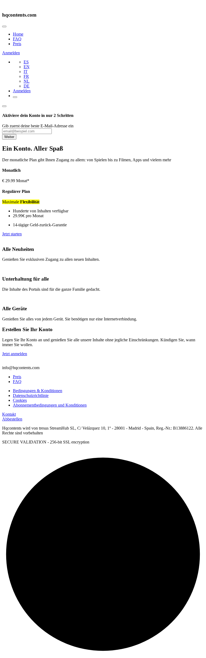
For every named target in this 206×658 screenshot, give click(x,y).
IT (26, 71)
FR (26, 76)
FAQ (17, 39)
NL (27, 81)
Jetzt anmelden (14, 353)
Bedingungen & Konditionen (37, 390)
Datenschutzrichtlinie (31, 395)
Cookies (20, 400)
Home (18, 34)
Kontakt (9, 414)
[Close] (4, 26)
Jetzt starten (12, 234)
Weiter (9, 137)
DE (27, 86)
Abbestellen (12, 419)
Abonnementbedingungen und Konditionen (50, 405)
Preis (17, 43)
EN (27, 66)
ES (26, 62)
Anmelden (11, 53)
